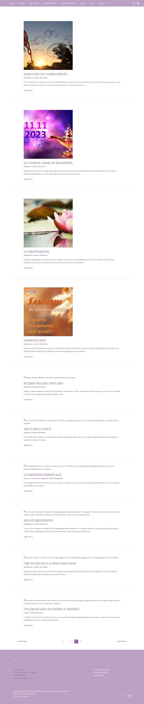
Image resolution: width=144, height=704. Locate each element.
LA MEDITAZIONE (36, 251)
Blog (91, 3)
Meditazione (28, 78)
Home (11, 3)
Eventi (83, 3)
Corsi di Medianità (50, 3)
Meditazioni (34, 3)
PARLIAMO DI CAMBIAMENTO (45, 74)
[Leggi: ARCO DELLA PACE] (72, 422)
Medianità (27, 167)
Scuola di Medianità (68, 3)
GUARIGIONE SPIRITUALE (42, 475)
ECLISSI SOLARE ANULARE (43, 383)
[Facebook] (138, 3)
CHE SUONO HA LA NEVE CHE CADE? (50, 563)
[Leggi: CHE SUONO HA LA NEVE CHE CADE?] (71, 558)
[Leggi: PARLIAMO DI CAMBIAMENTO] (48, 45)
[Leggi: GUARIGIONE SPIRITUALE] (72, 467)
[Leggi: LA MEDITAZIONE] (48, 223)
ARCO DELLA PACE (37, 429)
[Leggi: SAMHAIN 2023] (48, 312)
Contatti (101, 3)
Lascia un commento (31, 478)
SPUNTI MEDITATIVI (38, 520)
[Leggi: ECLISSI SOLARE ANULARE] (50, 377)
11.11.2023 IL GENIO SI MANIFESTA (48, 163)
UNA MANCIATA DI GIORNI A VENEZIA (51, 609)
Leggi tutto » (28, 90)
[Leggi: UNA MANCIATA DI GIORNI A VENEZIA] (72, 602)
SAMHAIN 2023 (35, 340)
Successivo (122, 641)
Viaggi (26, 613)
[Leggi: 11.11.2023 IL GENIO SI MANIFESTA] (48, 134)
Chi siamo (21, 3)
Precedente (21, 641)
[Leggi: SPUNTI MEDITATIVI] (72, 513)
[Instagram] (134, 3)
